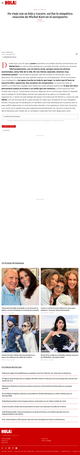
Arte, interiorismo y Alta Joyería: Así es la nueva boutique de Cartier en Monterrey (33, 419)
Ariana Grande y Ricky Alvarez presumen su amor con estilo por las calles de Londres (18, 356)
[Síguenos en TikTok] (17, 448)
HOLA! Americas (7, 52)
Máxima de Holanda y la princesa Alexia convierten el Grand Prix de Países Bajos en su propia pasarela (37, 387)
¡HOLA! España (6, 438)
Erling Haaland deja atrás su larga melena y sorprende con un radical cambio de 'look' (34, 401)
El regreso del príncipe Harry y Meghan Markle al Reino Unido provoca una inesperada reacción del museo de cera (39, 379)
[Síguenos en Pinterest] (13, 448)
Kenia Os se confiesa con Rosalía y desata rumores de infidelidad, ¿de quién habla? (59, 356)
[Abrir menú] (3, 3)
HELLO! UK (5, 442)
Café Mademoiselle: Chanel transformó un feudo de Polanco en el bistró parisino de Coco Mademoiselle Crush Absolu (35, 413)
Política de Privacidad (47, 451)
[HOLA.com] (40, 431)
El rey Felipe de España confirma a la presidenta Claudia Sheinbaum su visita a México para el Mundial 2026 (37, 394)
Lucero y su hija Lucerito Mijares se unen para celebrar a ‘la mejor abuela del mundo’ (58, 309)
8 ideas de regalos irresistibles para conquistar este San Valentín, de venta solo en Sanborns (36, 373)
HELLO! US (45, 438)
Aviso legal (7, 451)
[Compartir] (76, 54)
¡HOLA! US (5, 440)
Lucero (6, 130)
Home (35, 9)
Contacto (65, 451)
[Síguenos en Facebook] (3, 448)
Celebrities (42, 9)
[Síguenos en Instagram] (10, 448)
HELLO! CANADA (46, 440)
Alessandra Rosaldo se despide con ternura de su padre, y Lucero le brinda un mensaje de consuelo (20, 309)
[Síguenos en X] (6, 448)
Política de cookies (24, 451)
